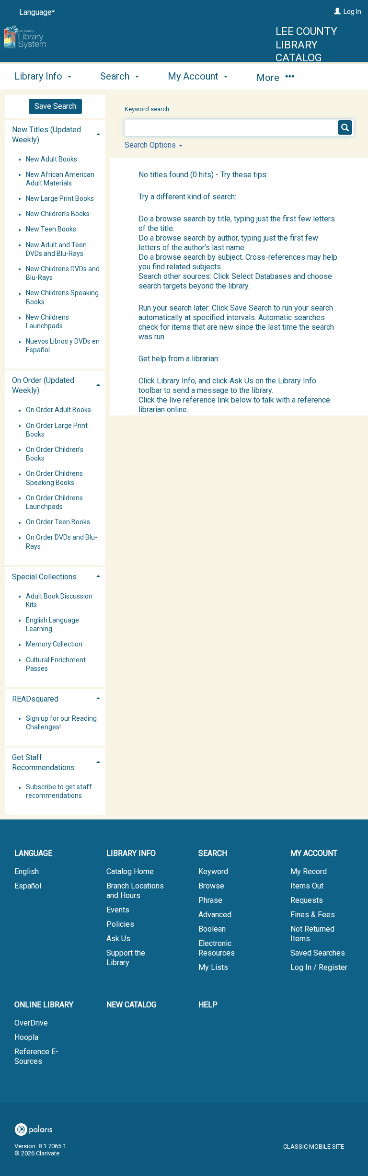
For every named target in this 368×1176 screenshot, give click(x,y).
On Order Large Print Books (57, 430)
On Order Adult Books (58, 410)
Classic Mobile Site (313, 1146)
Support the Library (125, 957)
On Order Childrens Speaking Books (54, 478)
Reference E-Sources (36, 1056)
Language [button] (33, 853)
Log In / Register (318, 967)
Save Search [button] (55, 106)
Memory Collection (54, 644)
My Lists (213, 967)
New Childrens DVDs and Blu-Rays (63, 273)
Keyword (213, 871)
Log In (352, 11)
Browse (211, 885)
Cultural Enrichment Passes (56, 664)
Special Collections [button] (44, 576)
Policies (120, 924)
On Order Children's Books (54, 454)
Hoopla (26, 1037)
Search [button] (116, 76)
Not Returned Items (312, 933)
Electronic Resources (216, 948)
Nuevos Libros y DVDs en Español (63, 346)
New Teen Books (51, 229)
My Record (308, 871)
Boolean (212, 929)
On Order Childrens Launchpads (54, 502)
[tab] (55, 134)
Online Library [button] (43, 1004)
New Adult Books (51, 159)
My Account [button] (194, 76)
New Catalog (131, 1004)
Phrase (210, 900)
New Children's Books (58, 214)
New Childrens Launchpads (47, 321)
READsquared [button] (35, 698)
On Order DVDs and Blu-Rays (61, 542)
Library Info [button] (39, 76)
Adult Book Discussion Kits (59, 600)
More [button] (269, 77)
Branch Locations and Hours (135, 890)
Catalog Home (130, 871)
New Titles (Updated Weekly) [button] (46, 134)
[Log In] (337, 11)
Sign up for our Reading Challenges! (61, 723)
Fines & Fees (312, 914)
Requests (306, 900)
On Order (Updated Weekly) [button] (43, 385)
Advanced (214, 914)
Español (27, 885)
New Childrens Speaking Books (62, 297)
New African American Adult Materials (60, 179)
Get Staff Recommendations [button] (43, 762)
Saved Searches (317, 952)
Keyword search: (148, 109)
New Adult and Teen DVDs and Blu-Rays (56, 249)
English (26, 871)
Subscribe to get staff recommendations (59, 792)
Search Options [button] (151, 145)
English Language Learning (52, 624)
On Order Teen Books (58, 522)
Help (208, 1004)
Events (117, 909)
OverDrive (31, 1022)
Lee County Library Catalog (306, 44)
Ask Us (118, 938)
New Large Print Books (60, 198)
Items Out (306, 885)
